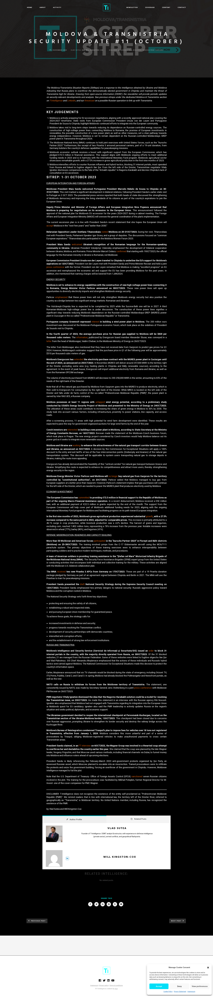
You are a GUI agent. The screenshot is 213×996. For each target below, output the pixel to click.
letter (49, 341)
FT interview (85, 745)
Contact (182, 7)
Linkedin (71, 100)
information (82, 337)
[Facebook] (100, 981)
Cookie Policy (168, 991)
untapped (100, 402)
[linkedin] (102, 904)
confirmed (121, 251)
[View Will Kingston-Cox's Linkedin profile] (67, 858)
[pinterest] (108, 904)
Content (166, 7)
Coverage (150, 7)
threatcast (89, 100)
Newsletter (132, 7)
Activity (57, 7)
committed (83, 497)
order (151, 650)
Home (29, 7)
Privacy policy (103, 985)
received (61, 571)
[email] (121, 904)
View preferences (200, 986)
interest (95, 321)
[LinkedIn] (108, 981)
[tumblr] (115, 904)
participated (99, 541)
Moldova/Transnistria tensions (148, 50)
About (43, 7)
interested (72, 429)
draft (82, 584)
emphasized (61, 297)
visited (104, 232)
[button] (208, 967)
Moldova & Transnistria (120, 50)
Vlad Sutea (117, 828)
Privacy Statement (180, 991)
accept (49, 225)
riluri (116, 989)
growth (149, 516)
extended (78, 359)
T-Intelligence (55, 100)
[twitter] (96, 904)
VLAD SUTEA (76, 50)
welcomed (77, 244)
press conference (55, 267)
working (76, 445)
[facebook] (90, 904)
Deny (179, 986)
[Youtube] (112, 981)
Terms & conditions (116, 985)
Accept (159, 986)
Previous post (38, 921)
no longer (113, 476)
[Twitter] (104, 981)
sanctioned (136, 776)
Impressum (191, 991)
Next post (176, 921)
